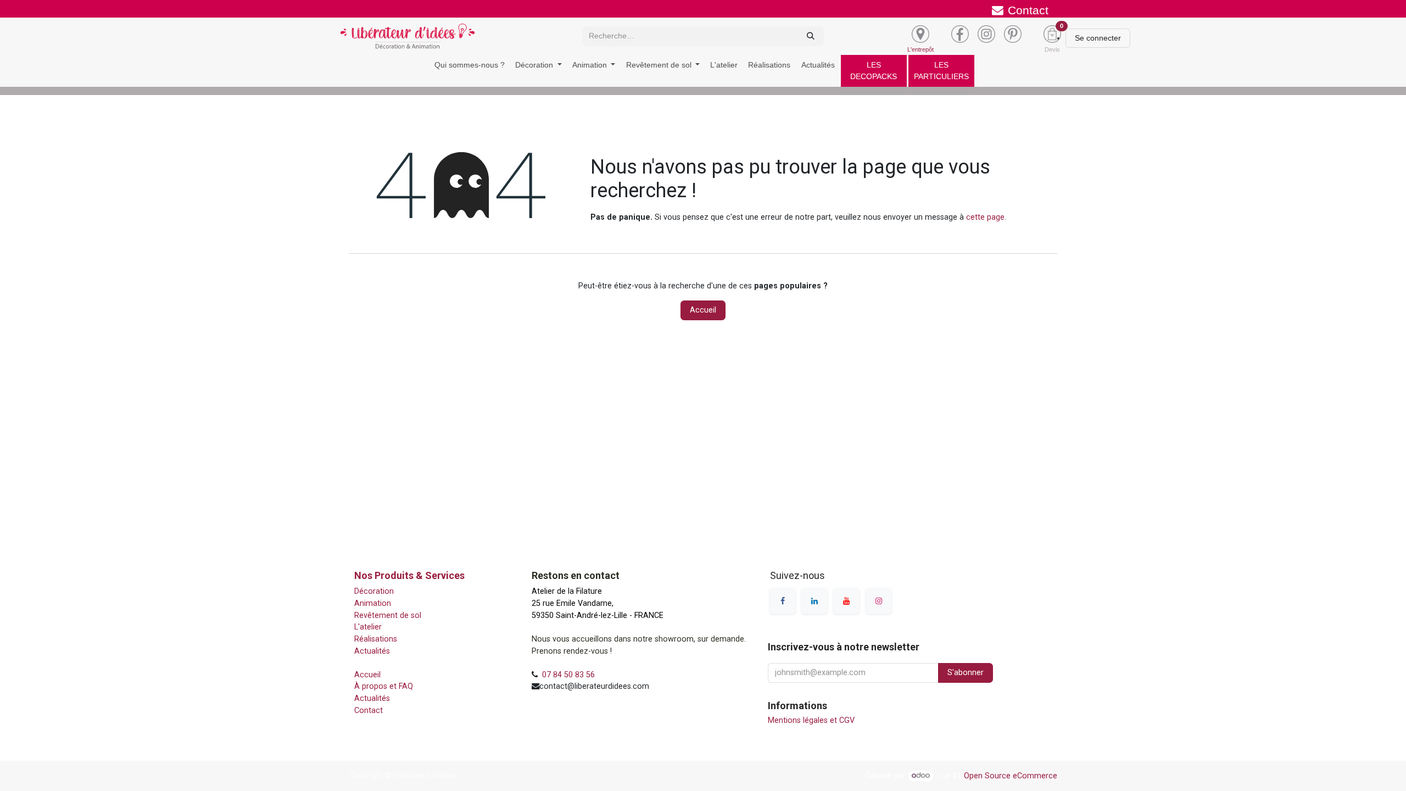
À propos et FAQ (385, 686)
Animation (373, 603)
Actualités (372, 651)
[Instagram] (879, 601)
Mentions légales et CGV (811, 720)
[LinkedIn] (814, 601)
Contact (369, 710)
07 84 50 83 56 (568, 674)
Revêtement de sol (390, 615)
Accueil (703, 310)
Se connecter (1098, 38)
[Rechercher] (810, 36)
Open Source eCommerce (1010, 775)
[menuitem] (469, 65)
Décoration (374, 591)
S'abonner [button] (965, 672)
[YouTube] (846, 601)
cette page (985, 217)
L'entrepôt (920, 49)
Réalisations (375, 639)
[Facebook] (782, 601)
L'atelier (368, 627)
